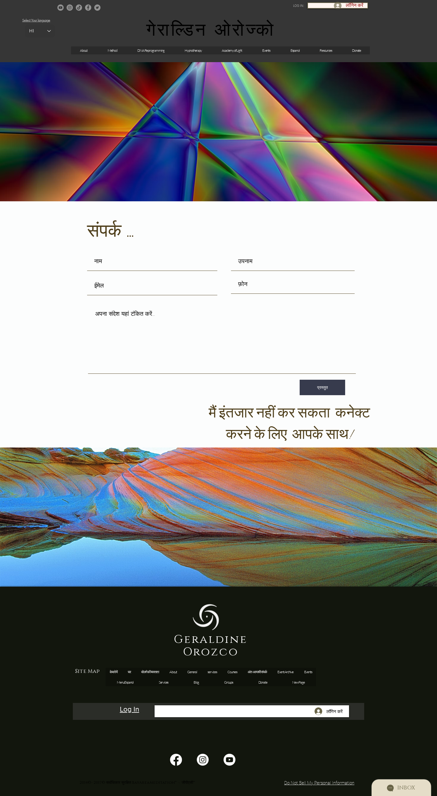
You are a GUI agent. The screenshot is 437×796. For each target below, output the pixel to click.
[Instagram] (70, 7)
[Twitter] (97, 7)
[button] (266, 50)
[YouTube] (60, 7)
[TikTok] (79, 7)
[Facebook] (88, 7)
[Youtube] (229, 760)
